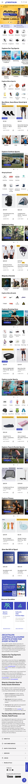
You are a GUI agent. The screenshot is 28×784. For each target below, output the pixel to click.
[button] (11, 22)
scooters (19, 708)
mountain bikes (5, 677)
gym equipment (14, 679)
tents (6, 667)
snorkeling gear (11, 666)
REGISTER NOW (6, 628)
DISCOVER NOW (19, 628)
